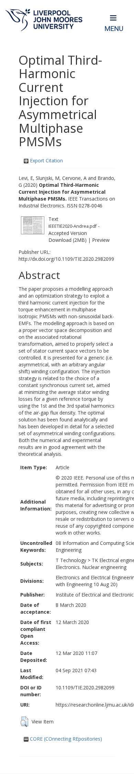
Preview (101, 240)
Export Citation (46, 160)
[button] (24, 722)
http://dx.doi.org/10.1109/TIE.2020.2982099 (66, 259)
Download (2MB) (67, 240)
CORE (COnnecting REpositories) (65, 738)
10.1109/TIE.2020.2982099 (85, 687)
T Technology (71, 560)
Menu (113, 29)
